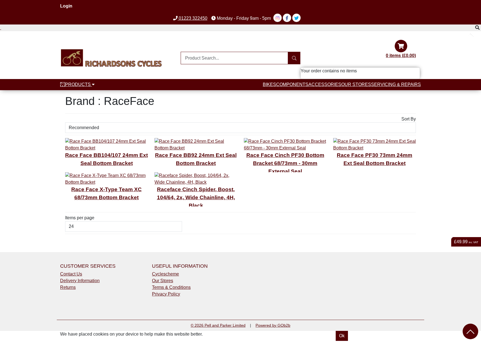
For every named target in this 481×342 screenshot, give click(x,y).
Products (78, 84)
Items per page (79, 217)
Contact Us (71, 274)
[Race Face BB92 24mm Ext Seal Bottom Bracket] (195, 144)
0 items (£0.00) (401, 55)
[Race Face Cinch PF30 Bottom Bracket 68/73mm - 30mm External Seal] (285, 144)
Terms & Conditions (171, 287)
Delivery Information (80, 280)
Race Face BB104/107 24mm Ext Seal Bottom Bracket (106, 159)
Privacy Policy (166, 294)
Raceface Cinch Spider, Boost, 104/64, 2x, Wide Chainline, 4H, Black (196, 197)
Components (292, 84)
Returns (68, 287)
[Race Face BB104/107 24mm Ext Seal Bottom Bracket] (106, 144)
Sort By (408, 119)
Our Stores (356, 84)
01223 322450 (192, 18)
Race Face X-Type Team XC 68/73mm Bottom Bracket (106, 193)
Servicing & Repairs (396, 84)
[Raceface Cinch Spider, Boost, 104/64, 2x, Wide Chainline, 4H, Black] (195, 178)
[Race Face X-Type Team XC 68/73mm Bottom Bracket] (106, 178)
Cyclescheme (165, 274)
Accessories (324, 84)
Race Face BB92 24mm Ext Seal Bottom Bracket (196, 159)
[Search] (294, 58)
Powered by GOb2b (273, 325)
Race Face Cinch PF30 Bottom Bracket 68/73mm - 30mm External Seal (285, 163)
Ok (342, 335)
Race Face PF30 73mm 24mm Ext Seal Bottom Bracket (374, 159)
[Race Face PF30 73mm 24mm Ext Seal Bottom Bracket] (374, 144)
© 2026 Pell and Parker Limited (218, 325)
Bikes (269, 84)
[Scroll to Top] (470, 331)
